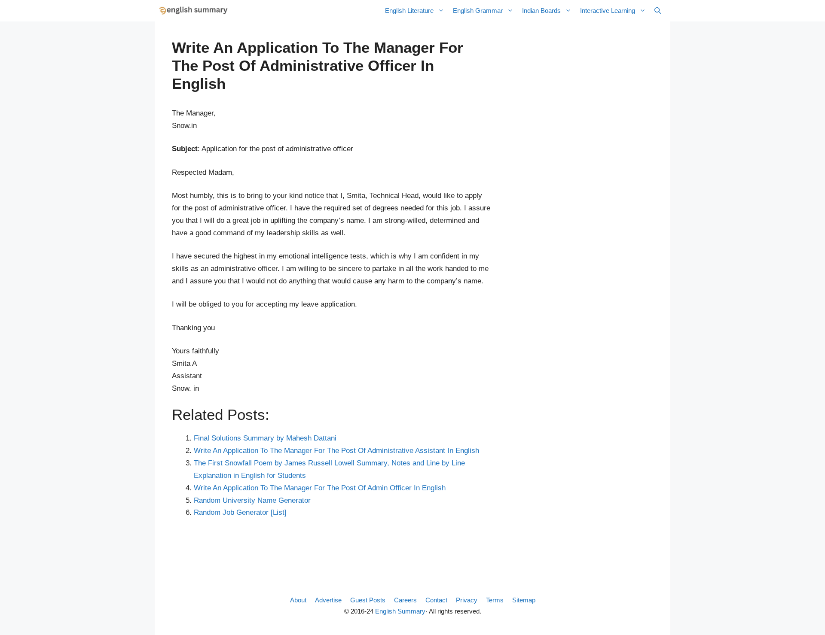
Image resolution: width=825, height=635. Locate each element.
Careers (405, 600)
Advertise (328, 600)
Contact (436, 600)
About (298, 600)
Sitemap (523, 600)
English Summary (400, 611)
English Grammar (478, 10)
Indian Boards (541, 10)
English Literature (409, 10)
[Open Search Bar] (657, 10)
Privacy (466, 600)
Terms (495, 600)
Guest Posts (367, 600)
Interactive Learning (607, 10)
